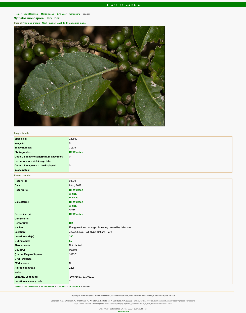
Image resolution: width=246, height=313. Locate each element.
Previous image (31, 23)
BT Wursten (76, 152)
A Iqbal (73, 193)
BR (71, 222)
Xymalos (61, 14)
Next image (48, 23)
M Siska (73, 197)
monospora (74, 14)
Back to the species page (71, 23)
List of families (31, 14)
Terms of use (123, 311)
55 (70, 241)
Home (18, 14)
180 (71, 236)
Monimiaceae (47, 14)
